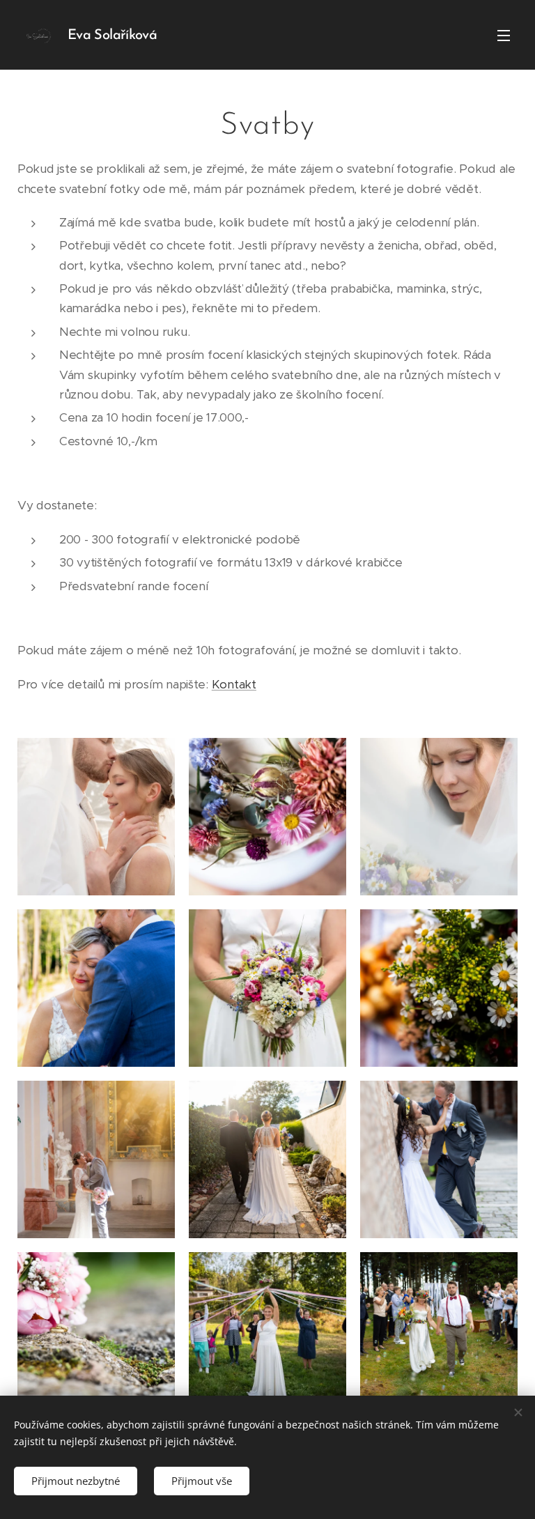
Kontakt (234, 684)
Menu (504, 35)
